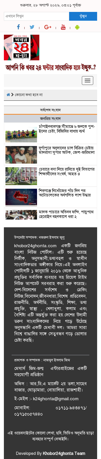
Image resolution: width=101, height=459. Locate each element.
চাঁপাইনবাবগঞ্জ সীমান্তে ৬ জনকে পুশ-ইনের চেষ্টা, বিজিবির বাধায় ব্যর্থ (67, 129)
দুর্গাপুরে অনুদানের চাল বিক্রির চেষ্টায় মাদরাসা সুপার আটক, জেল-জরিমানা (67, 150)
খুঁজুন (83, 16)
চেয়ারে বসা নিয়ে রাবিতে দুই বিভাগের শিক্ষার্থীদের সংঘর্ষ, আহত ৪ (67, 172)
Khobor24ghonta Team (64, 453)
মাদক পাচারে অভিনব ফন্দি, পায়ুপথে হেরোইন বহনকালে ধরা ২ (66, 214)
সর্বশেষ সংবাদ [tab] (50, 110)
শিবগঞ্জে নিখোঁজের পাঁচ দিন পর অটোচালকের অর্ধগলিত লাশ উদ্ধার (65, 193)
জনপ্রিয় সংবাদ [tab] (50, 118)
